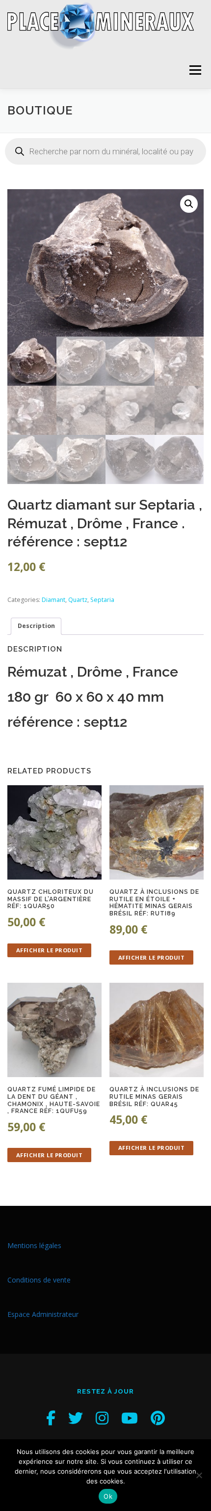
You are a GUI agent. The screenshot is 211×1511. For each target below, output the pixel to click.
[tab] (36, 626)
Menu (194, 70)
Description (36, 626)
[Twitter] (75, 1418)
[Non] (199, 1475)
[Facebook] (50, 1418)
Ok (108, 1496)
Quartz (77, 600)
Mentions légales (34, 1245)
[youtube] (129, 1418)
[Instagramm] (102, 1418)
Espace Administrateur (43, 1314)
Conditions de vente (39, 1279)
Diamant (53, 600)
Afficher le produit (49, 950)
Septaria (102, 600)
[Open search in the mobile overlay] (105, 151)
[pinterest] (158, 1418)
